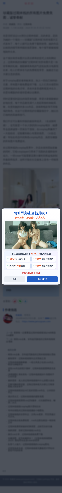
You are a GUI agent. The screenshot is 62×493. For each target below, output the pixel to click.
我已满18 (42, 279)
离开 (14, 279)
